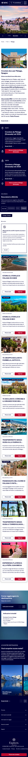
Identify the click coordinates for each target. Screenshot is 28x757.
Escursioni (15, 35)
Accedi (5, 249)
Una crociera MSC (6, 99)
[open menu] (25, 3)
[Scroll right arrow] (25, 35)
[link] (5, 694)
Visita (9, 35)
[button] (24, 208)
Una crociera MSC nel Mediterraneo (12, 87)
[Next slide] (25, 701)
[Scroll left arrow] (2, 35)
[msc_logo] (4, 3)
